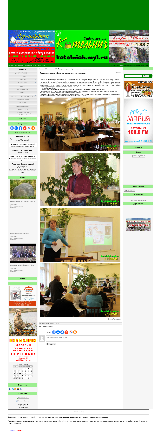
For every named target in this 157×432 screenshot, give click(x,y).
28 (20, 378)
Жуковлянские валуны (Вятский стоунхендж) (23, 201)
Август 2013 (22, 364)
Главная (10, 65)
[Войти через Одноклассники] (33, 128)
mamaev (57, 323)
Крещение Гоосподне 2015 (19, 233)
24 (28, 375)
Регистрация (28, 65)
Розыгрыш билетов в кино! (23, 164)
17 (28, 373)
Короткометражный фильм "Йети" (22, 265)
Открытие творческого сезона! (23, 144)
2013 (46, 69)
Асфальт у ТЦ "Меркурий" (22, 150)
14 (20, 373)
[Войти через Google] (29, 128)
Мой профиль (19, 65)
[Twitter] (13, 389)
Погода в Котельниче (138, 155)
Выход (35, 65)
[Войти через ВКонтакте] (16, 128)
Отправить (51, 344)
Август (52, 69)
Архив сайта (129, 190)
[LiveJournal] (20, 389)
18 (31, 373)
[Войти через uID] (12, 128)
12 (14, 373)
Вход (39, 65)
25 (31, 375)
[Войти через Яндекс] (24, 128)
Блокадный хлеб (22, 137)
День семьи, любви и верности (22, 156)
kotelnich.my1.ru (63, 421)
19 (14, 375)
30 (25, 378)
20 (17, 375)
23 (25, 375)
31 (28, 378)
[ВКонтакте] (10, 389)
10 (28, 371)
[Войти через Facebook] (20, 128)
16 (25, 373)
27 (17, 378)
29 (22, 378)
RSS (43, 65)
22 (22, 375)
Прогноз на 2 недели (138, 157)
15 (22, 373)
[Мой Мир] (18, 389)
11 (31, 371)
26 (14, 378)
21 (20, 375)
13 (17, 373)
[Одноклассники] (15, 389)
